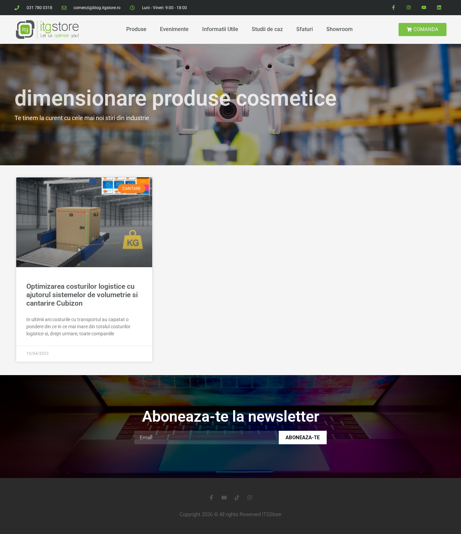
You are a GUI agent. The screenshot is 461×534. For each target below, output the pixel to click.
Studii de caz (267, 29)
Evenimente (174, 29)
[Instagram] (408, 7)
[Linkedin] (438, 7)
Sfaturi (304, 29)
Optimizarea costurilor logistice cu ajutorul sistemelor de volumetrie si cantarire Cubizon (82, 294)
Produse (136, 29)
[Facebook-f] (393, 7)
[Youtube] (423, 7)
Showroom (339, 29)
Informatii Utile (220, 29)
